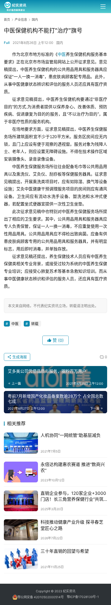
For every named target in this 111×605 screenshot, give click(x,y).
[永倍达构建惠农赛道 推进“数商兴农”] (21, 472)
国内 (59, 43)
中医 (62, 54)
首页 (7, 20)
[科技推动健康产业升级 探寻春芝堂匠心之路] (21, 529)
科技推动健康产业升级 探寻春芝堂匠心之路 (72, 525)
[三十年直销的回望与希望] (21, 558)
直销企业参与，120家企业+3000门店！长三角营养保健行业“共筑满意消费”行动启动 (73, 496)
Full (7, 43)
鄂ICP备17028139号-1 (83, 597)
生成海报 (19, 357)
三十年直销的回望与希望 (65, 551)
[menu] (103, 6)
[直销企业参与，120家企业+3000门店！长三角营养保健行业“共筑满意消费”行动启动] (21, 500)
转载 (34, 323)
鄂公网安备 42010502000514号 (42, 597)
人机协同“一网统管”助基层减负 (71, 435)
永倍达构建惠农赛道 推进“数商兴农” (73, 467)
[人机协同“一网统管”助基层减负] (21, 443)
